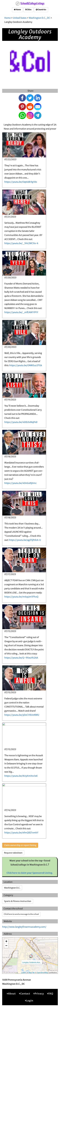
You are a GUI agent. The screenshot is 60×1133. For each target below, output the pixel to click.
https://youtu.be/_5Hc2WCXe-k (21, 243)
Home (18, 9)
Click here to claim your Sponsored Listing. (30, 872)
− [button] (6, 945)
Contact (25, 993)
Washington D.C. (12, 887)
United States (20, 17)
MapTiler (32, 972)
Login (29, 1000)
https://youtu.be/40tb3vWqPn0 (20, 422)
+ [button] (6, 941)
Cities (28, 9)
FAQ (50, 993)
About (12, 993)
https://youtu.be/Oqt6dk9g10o (20, 181)
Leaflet (23, 972)
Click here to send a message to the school (21, 914)
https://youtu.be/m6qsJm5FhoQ (21, 596)
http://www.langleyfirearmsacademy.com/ (24, 926)
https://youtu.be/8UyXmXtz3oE (21, 775)
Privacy (39, 993)
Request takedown (13, 852)
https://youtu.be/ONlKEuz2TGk (25, 365)
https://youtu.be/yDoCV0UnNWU (21, 714)
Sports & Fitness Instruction (17, 901)
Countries (41, 9)
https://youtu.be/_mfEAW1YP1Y (21, 312)
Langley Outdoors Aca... (31, 962)
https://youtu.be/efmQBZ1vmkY (21, 832)
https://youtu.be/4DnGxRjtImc (20, 483)
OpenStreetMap (42, 972)
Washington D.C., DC (39, 17)
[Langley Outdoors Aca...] (31, 956)
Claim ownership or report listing (20, 845)
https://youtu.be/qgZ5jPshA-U (25, 540)
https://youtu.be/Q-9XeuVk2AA (21, 657)
